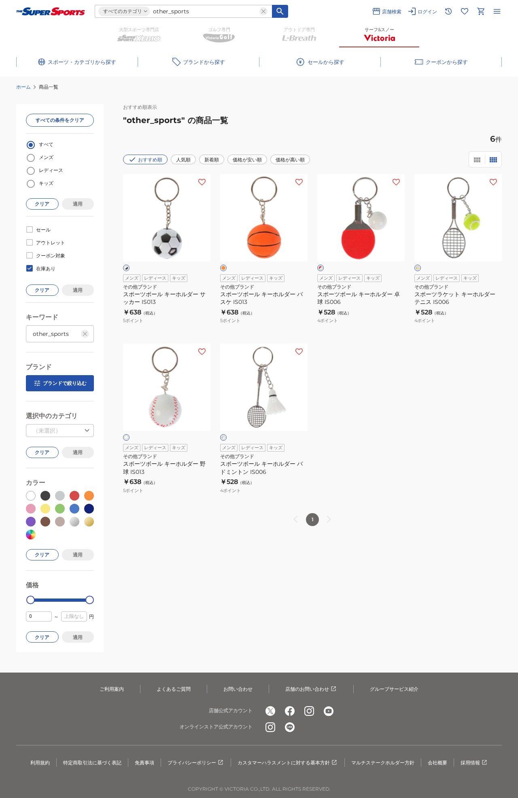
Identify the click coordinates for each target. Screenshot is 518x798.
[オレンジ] (223, 268)
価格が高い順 (290, 160)
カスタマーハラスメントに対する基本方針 (284, 763)
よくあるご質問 (174, 689)
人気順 (183, 160)
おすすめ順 (150, 160)
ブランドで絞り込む (65, 383)
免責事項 (144, 763)
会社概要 (437, 763)
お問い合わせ (238, 689)
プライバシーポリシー (192, 763)
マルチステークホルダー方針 (382, 763)
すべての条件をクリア (60, 120)
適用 (78, 204)
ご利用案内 (112, 689)
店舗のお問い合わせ (307, 689)
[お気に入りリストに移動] (464, 11)
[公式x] (270, 711)
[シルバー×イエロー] (417, 268)
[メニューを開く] (497, 11)
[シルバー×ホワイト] (223, 437)
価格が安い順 (247, 160)
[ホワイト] (126, 437)
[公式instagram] (309, 711)
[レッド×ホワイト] (320, 268)
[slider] (30, 600)
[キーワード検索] (280, 11)
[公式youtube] (328, 711)
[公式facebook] (290, 711)
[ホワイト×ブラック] (126, 268)
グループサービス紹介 (394, 689)
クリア (42, 204)
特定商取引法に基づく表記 (92, 763)
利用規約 (40, 763)
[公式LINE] (290, 727)
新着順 (211, 160)
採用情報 (470, 763)
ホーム (23, 87)
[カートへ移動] (481, 11)
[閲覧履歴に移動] (448, 11)
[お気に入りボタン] (202, 182)
